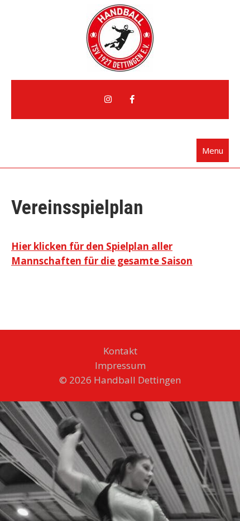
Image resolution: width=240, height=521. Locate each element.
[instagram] (108, 99)
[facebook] (132, 99)
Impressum (120, 365)
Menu (212, 150)
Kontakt (120, 350)
